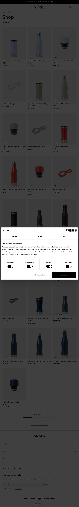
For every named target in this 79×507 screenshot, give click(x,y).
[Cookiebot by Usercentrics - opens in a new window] (68, 230)
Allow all (64, 275)
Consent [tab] (14, 236)
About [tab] (65, 236)
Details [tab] (39, 236)
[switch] (30, 266)
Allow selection (39, 275)
